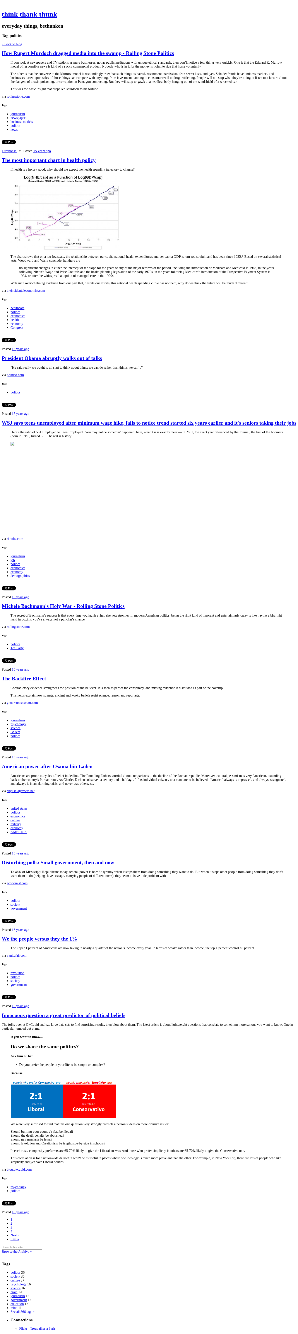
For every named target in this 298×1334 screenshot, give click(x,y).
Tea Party (17, 648)
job (12, 560)
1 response (9, 151)
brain (13, 1292)
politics (15, 125)
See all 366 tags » (22, 1312)
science (15, 728)
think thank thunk (29, 14)
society (15, 904)
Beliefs (15, 732)
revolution (17, 973)
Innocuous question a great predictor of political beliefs (63, 1015)
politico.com (15, 375)
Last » (14, 1239)
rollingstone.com (18, 96)
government (18, 908)
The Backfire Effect (24, 678)
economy (16, 323)
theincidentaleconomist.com (26, 290)
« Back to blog (12, 44)
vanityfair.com (16, 955)
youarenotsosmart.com (22, 703)
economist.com (17, 883)
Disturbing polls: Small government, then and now (58, 862)
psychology (18, 724)
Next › (14, 1235)
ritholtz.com (15, 539)
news (14, 129)
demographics (20, 576)
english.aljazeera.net (20, 791)
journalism (17, 114)
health (14, 320)
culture (15, 820)
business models (21, 122)
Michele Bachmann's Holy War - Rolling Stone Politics (63, 606)
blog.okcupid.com (19, 1169)
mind (13, 1308)
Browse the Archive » (17, 1251)
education (17, 1304)
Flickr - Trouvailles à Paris (37, 1328)
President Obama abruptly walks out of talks (52, 358)
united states (18, 808)
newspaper (17, 118)
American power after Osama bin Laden (47, 766)
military (15, 824)
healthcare (17, 308)
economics (17, 316)
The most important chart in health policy (49, 160)
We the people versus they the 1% (39, 939)
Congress (16, 327)
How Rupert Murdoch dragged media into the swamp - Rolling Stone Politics (88, 53)
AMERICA (18, 832)
